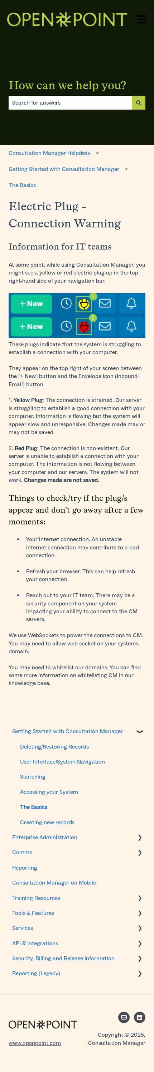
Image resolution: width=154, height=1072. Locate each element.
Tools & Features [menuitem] (33, 913)
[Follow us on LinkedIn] (139, 1017)
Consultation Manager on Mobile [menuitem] (54, 882)
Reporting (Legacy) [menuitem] (36, 973)
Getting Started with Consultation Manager (64, 169)
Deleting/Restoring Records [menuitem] (54, 746)
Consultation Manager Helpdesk (49, 153)
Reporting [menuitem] (24, 867)
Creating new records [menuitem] (47, 822)
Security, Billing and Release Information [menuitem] (63, 958)
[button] (139, 732)
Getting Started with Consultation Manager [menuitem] (67, 731)
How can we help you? (67, 85)
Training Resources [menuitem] (36, 898)
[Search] (138, 103)
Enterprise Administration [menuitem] (44, 837)
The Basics (22, 185)
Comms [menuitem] (22, 852)
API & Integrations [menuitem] (35, 943)
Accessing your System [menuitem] (49, 792)
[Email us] (124, 1017)
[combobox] (70, 103)
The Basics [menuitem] (33, 807)
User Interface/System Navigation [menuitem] (62, 761)
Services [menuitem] (22, 928)
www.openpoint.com (35, 1043)
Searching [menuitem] (32, 776)
